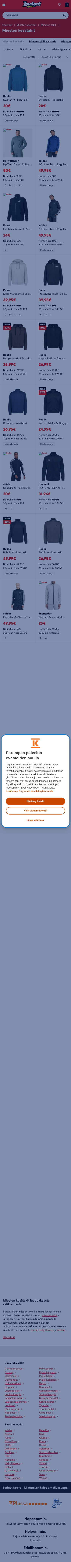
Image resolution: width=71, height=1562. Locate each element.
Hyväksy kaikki (35, 801)
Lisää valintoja (35, 820)
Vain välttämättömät (35, 810)
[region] (35, 781)
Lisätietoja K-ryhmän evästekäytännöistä (29, 791)
